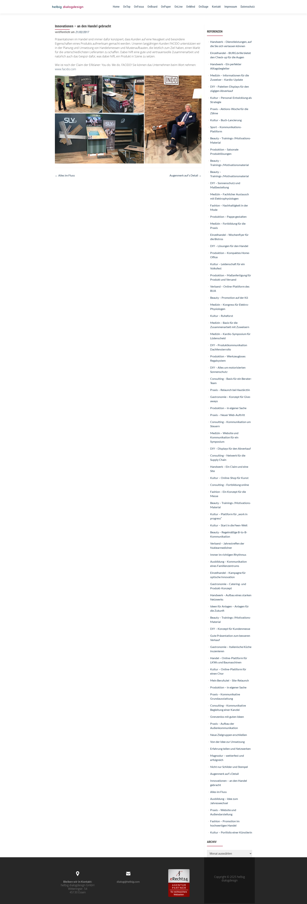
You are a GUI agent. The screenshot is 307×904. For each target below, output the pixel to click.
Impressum (230, 6)
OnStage (203, 6)
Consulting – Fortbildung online (229, 484)
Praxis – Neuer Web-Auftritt (227, 415)
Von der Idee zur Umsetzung (227, 741)
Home (116, 6)
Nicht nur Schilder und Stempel (229, 766)
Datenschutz (248, 6)
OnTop (126, 6)
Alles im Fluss (65, 175)
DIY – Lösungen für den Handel (229, 246)
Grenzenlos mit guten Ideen (227, 716)
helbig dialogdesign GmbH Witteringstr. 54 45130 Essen (78, 888)
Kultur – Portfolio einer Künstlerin (231, 832)
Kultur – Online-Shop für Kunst (229, 477)
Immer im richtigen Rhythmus (228, 554)
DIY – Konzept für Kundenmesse (230, 628)
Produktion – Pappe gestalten (228, 216)
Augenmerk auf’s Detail (185, 175)
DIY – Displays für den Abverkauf (230, 448)
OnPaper (166, 6)
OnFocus (139, 6)
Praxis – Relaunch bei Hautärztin (230, 389)
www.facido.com (65, 69)
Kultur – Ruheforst (221, 315)
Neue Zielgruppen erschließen (228, 734)
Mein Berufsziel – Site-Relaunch (229, 680)
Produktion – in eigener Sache (228, 408)
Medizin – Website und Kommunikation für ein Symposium (224, 437)
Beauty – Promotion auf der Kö (229, 297)
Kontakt (216, 6)
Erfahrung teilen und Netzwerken (230, 748)
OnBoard (152, 6)
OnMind (190, 6)
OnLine (178, 6)
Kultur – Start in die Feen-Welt (228, 525)
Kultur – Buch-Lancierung (226, 120)
